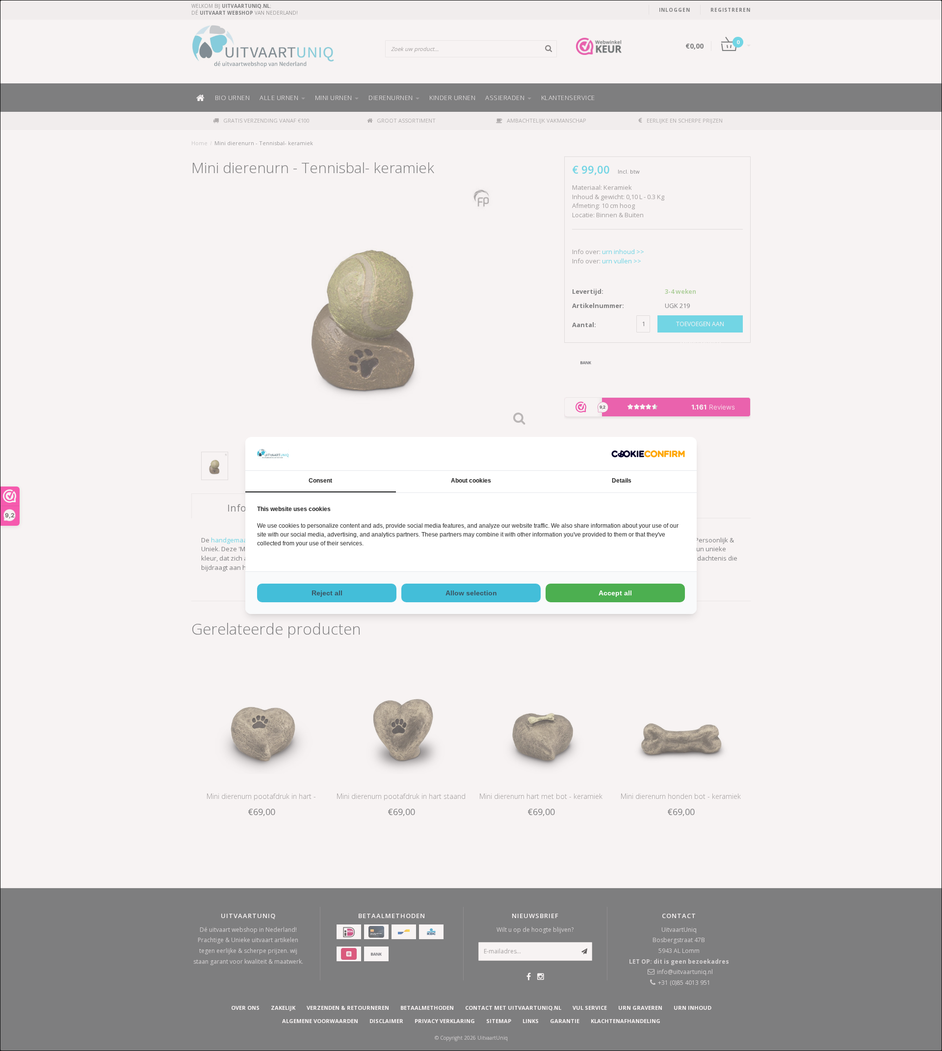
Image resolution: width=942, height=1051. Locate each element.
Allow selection (471, 593)
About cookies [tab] (471, 480)
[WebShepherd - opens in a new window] (648, 454)
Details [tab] (621, 480)
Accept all (615, 593)
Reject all (327, 593)
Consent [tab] (320, 480)
